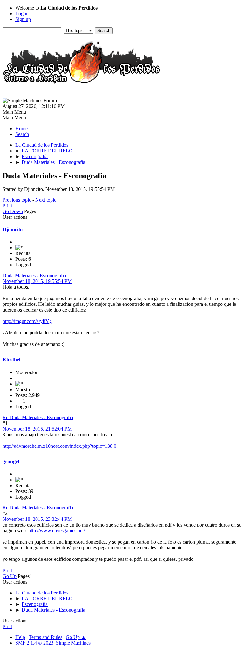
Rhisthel (11, 359)
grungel (11, 461)
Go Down (13, 211)
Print (7, 205)
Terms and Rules (45, 637)
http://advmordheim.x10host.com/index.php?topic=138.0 (59, 446)
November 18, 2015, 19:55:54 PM (37, 281)
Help (20, 637)
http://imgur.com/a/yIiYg (27, 321)
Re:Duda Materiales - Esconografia (38, 417)
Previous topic (17, 200)
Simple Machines (73, 643)
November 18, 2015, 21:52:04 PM (37, 429)
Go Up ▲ (76, 637)
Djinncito (13, 229)
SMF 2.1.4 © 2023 (34, 643)
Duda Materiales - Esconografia (34, 275)
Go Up (10, 576)
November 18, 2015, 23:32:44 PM (37, 519)
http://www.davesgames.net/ (56, 530)
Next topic (45, 200)
